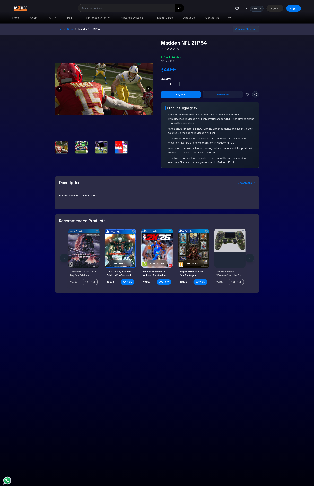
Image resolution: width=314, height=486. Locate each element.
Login (293, 8)
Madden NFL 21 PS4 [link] (89, 29)
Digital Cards (165, 17)
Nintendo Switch (96, 17)
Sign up (274, 8)
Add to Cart (222, 94)
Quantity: (166, 78)
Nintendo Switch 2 (132, 17)
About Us (189, 17)
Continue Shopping (245, 29)
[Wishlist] (237, 8)
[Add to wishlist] (247, 94)
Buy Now (180, 94)
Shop (33, 17)
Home (16, 17)
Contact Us (212, 17)
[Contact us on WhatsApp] (7, 480)
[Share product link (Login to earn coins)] (255, 94)
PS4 (69, 17)
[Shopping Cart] (245, 8)
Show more (245, 182)
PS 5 (50, 17)
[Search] (179, 8)
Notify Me (90, 282)
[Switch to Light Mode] (230, 18)
